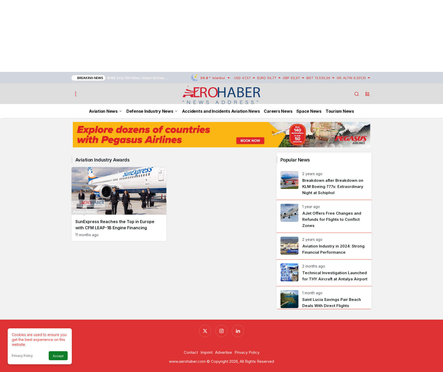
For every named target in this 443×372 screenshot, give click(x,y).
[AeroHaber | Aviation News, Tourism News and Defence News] (221, 94)
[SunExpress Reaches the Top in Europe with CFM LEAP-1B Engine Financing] (119, 204)
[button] (367, 94)
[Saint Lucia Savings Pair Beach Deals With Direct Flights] (324, 297)
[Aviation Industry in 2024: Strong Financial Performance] (324, 246)
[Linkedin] (238, 331)
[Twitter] (205, 331)
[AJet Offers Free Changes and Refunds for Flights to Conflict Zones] (324, 216)
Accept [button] (58, 356)
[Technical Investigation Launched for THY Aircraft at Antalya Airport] (324, 273)
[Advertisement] (154, 36)
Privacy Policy (22, 356)
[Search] (357, 94)
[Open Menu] (76, 94)
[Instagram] (221, 331)
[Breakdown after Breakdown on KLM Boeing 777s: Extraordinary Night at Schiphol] (324, 183)
